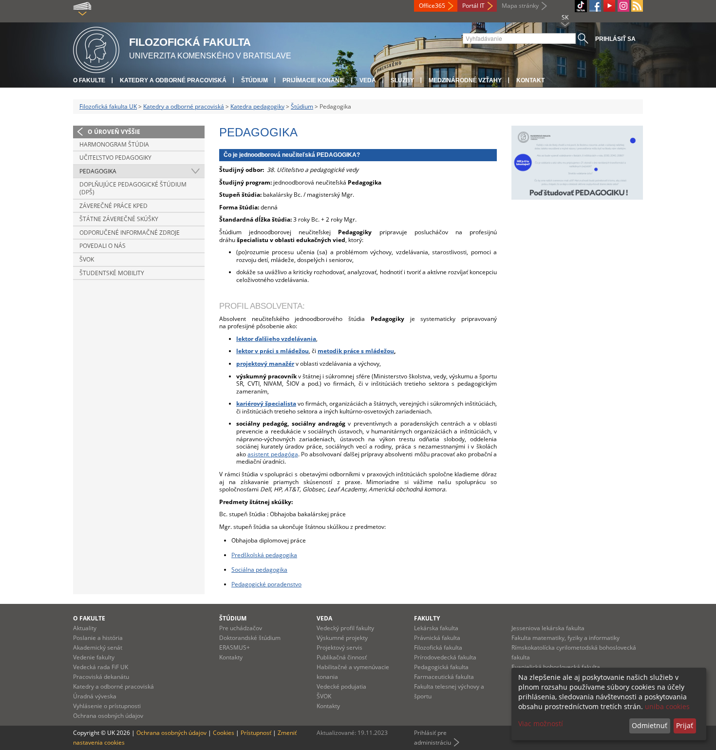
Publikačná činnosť (342, 657)
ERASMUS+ (234, 647)
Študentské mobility (111, 273)
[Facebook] (595, 6)
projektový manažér (265, 363)
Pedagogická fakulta (441, 667)
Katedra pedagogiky (257, 106)
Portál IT (473, 5)
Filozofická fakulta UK (108, 106)
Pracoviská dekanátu (101, 677)
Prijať (684, 725)
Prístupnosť (256, 733)
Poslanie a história (98, 638)
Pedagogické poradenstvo (266, 584)
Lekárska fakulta (436, 628)
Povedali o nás (102, 246)
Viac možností (540, 723)
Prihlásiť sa (615, 39)
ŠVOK (86, 259)
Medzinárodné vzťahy (465, 80)
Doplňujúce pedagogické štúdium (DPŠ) (133, 188)
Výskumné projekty (342, 638)
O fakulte (89, 80)
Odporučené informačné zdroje (129, 232)
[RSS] (637, 6)
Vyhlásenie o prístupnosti (107, 706)
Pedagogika (97, 171)
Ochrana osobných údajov (108, 716)
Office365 (432, 5)
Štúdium (254, 80)
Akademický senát (97, 647)
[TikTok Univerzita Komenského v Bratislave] (581, 6)
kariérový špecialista (266, 403)
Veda (367, 80)
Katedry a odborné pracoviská (173, 80)
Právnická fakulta (437, 638)
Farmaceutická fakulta (444, 677)
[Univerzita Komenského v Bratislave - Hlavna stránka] (96, 48)
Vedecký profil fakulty (345, 628)
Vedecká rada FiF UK (100, 667)
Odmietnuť (649, 725)
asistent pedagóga (272, 454)
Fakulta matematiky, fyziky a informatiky (565, 638)
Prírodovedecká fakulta (445, 657)
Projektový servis (339, 647)
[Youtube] (609, 6)
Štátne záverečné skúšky (118, 219)
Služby (402, 80)
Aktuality (84, 628)
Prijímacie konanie (314, 80)
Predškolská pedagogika (264, 555)
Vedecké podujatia (341, 686)
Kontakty (231, 657)
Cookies (223, 733)
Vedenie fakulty (93, 657)
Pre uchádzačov (240, 628)
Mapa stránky (520, 5)
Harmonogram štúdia (114, 144)
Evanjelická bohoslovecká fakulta (555, 667)
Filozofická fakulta (438, 647)
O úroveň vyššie (114, 132)
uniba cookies (667, 706)
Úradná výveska (94, 696)
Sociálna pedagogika (259, 569)
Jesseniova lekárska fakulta (547, 628)
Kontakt (530, 80)
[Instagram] (623, 6)
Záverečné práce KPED (113, 206)
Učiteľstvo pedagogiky (115, 157)
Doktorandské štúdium (250, 638)
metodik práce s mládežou (356, 351)
